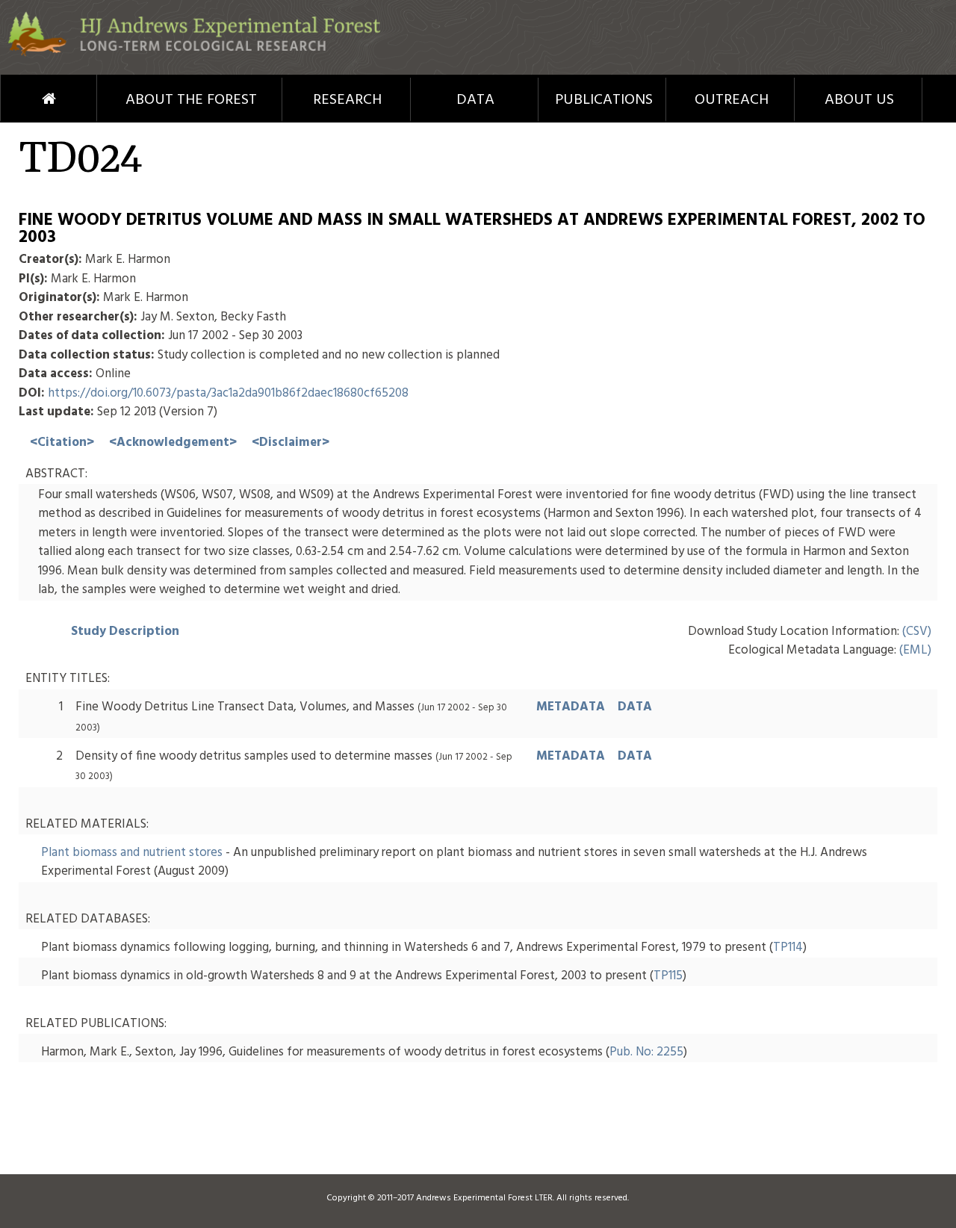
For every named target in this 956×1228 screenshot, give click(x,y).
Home (21, 99)
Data (475, 100)
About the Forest (191, 100)
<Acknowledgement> (173, 442)
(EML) (915, 650)
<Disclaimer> (290, 442)
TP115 (668, 976)
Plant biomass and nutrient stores (132, 853)
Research (347, 100)
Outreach (732, 100)
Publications (604, 100)
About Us (859, 100)
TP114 (788, 947)
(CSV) (916, 631)
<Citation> (62, 442)
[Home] (194, 53)
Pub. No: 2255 (646, 1052)
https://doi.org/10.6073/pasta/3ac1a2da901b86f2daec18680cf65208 (228, 393)
